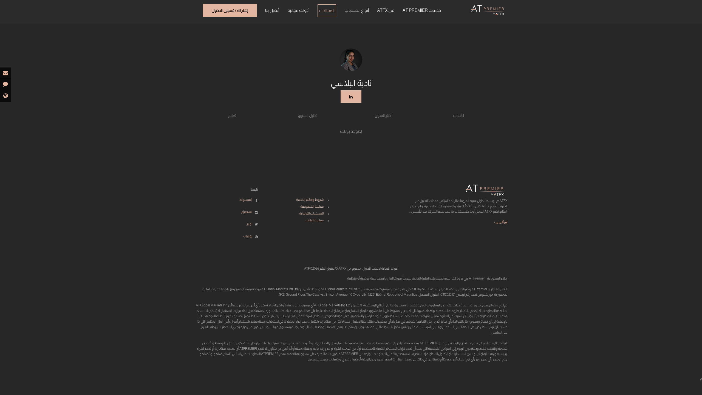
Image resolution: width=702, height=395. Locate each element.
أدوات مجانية (298, 10)
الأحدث (458, 115)
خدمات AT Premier (422, 10)
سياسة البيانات (314, 220)
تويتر (249, 224)
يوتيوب (247, 236)
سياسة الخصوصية (312, 206)
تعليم (232, 115)
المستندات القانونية (311, 213)
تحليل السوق (307, 115)
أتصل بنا (272, 10)
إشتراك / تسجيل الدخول (230, 10)
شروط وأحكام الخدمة (310, 200)
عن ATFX (385, 10)
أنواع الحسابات (356, 10)
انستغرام (246, 212)
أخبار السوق (383, 115)
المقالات (327, 10)
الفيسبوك (245, 200)
